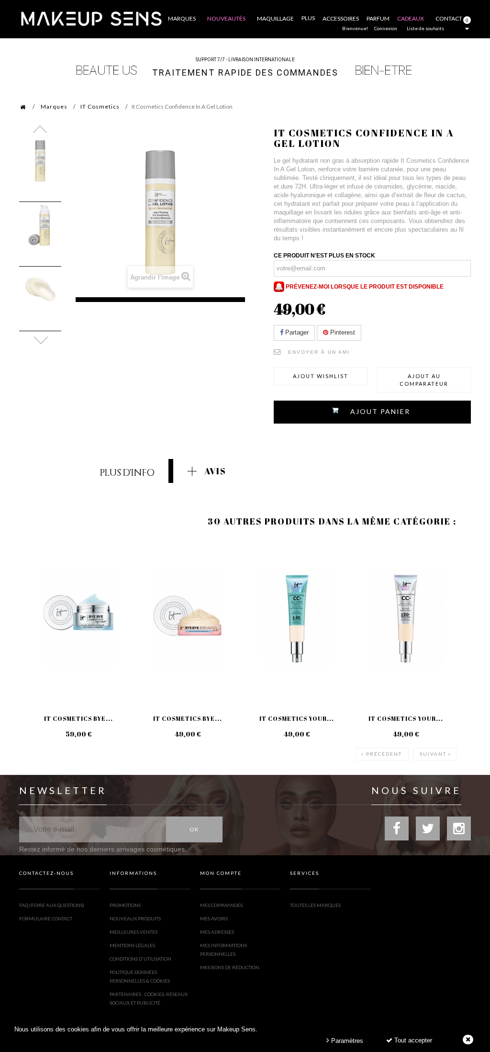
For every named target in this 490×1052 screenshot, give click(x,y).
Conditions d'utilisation (140, 959)
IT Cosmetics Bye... (78, 718)
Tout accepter (412, 1040)
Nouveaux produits (135, 918)
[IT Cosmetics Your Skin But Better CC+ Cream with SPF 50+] (406, 619)
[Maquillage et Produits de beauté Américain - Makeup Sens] (91, 18)
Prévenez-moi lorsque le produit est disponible (364, 286)
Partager (296, 332)
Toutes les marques (315, 905)
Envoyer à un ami (319, 352)
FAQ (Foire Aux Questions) (51, 905)
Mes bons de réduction (229, 967)
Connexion (385, 28)
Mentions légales (132, 945)
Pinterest (341, 332)
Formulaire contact (45, 918)
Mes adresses (217, 932)
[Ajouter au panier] (147, 577)
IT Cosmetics (100, 106)
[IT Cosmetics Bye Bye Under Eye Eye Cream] (78, 619)
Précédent (384, 754)
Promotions (125, 905)
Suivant (433, 754)
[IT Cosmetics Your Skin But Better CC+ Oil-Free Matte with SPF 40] (296, 619)
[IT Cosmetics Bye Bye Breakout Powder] (187, 619)
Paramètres (346, 1040)
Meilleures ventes (133, 932)
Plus (308, 18)
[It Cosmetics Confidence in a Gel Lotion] (40, 161)
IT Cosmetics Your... (296, 718)
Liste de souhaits (425, 28)
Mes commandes (221, 905)
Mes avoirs (214, 918)
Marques (54, 106)
